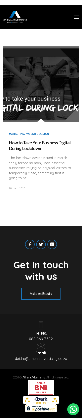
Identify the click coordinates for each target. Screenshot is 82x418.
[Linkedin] (52, 244)
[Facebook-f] (30, 244)
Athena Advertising (33, 377)
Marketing (17, 134)
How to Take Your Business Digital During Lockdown (39, 145)
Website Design (37, 134)
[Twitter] (41, 244)
